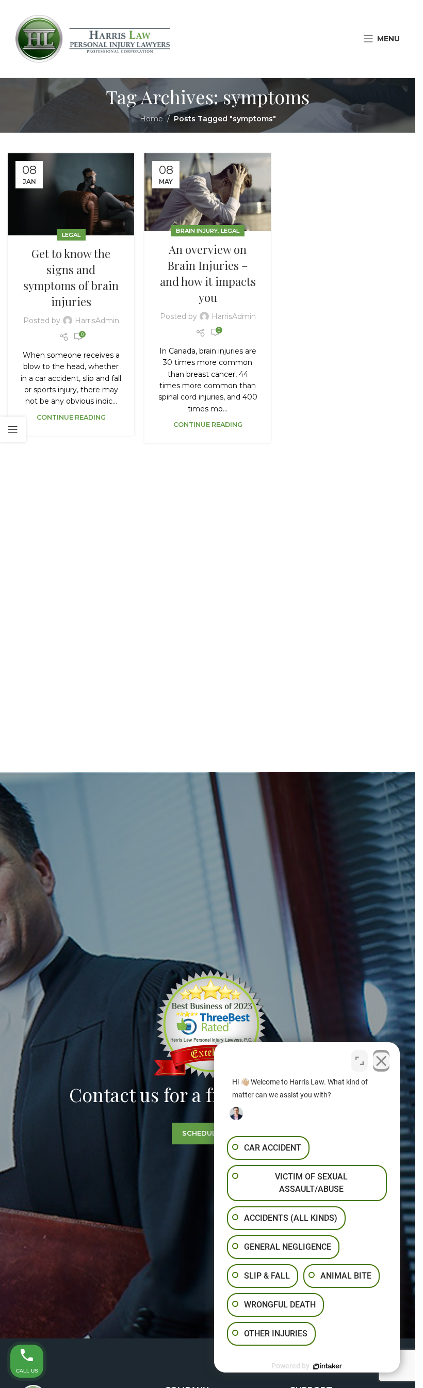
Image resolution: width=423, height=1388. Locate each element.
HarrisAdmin (97, 320)
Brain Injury (197, 230)
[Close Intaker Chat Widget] (381, 1061)
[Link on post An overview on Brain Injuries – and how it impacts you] (207, 192)
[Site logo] (92, 38)
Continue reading (71, 417)
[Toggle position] (359, 1061)
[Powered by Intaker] (327, 1366)
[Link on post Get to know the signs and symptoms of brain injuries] (71, 194)
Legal (71, 234)
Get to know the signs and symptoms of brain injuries (71, 277)
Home (151, 118)
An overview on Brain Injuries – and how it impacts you (208, 273)
